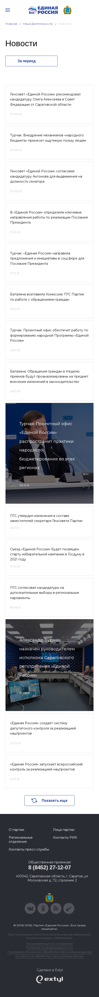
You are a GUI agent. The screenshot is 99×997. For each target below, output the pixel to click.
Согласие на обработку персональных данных (49, 956)
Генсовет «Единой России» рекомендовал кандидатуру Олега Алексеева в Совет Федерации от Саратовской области (45, 99)
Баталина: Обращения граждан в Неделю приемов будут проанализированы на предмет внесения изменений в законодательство (49, 376)
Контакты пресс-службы (29, 849)
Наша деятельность (38, 23)
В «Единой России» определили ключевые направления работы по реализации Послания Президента (49, 217)
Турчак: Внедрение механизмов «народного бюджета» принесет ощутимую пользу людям (48, 137)
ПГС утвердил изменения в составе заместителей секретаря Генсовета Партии (46, 518)
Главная (11, 23)
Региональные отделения (21, 839)
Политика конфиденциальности (49, 947)
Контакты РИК (65, 837)
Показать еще (54, 800)
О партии (16, 830)
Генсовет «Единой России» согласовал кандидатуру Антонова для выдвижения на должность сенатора (46, 176)
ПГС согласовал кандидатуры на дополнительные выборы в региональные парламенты (44, 593)
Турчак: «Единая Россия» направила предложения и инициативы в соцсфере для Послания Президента (47, 258)
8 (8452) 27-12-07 (49, 867)
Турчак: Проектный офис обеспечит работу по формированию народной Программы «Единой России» (49, 335)
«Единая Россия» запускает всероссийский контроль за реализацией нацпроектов (46, 766)
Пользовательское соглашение (49, 943)
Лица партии (63, 830)
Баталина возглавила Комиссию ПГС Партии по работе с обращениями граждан (47, 296)
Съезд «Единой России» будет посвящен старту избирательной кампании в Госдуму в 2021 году (47, 554)
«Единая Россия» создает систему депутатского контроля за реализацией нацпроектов (43, 728)
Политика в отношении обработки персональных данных (49, 952)
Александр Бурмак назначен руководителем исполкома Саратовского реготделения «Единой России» (47, 658)
